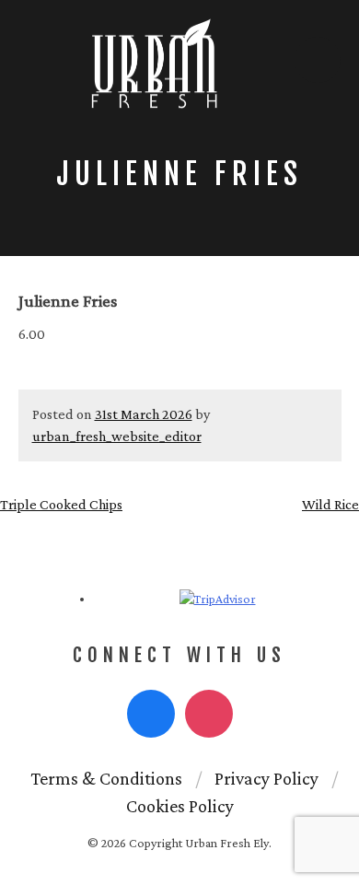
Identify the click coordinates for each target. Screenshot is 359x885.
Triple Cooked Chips (61, 504)
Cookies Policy (180, 806)
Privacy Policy (266, 778)
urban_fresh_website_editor (117, 436)
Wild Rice (330, 504)
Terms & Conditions (106, 778)
